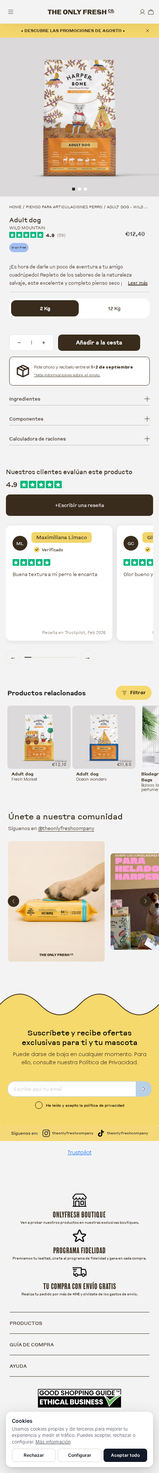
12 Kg (114, 308)
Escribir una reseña (79, 505)
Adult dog (22, 774)
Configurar (79, 1455)
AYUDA (18, 1366)
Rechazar (34, 1455)
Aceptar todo (125, 1455)
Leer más (138, 283)
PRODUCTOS (26, 1323)
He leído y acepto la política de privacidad (85, 1105)
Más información (53, 1442)
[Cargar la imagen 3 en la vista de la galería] (85, 189)
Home (15, 207)
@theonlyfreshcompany (66, 828)
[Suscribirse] (144, 1089)
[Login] (142, 12)
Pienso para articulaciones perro (64, 207)
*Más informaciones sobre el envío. (67, 375)
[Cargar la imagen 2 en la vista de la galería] (79, 189)
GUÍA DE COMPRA (32, 1344)
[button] (151, 12)
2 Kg (45, 308)
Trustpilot (80, 1152)
